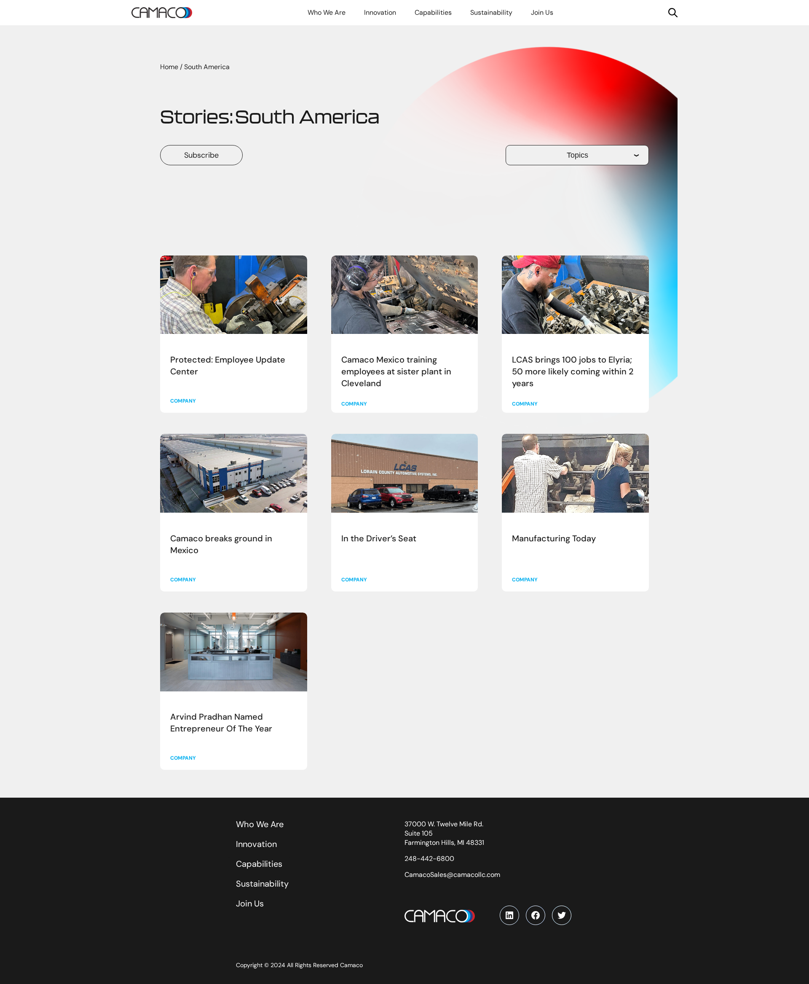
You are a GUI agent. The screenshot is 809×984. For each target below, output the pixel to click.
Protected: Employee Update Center (227, 365)
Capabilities (259, 863)
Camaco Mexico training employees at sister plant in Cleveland (396, 371)
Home (169, 66)
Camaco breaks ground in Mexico (221, 544)
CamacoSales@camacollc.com (452, 874)
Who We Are (260, 824)
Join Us (250, 903)
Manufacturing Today (554, 538)
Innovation (256, 844)
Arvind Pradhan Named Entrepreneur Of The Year (221, 722)
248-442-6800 (429, 858)
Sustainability (262, 883)
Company (183, 401)
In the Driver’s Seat (378, 538)
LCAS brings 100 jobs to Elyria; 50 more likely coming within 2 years (573, 371)
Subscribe (201, 155)
